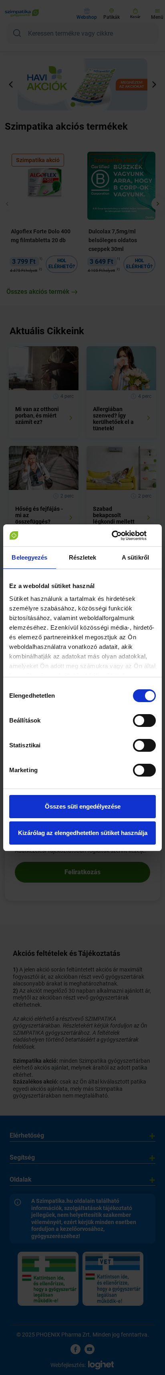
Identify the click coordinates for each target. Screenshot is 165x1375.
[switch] (144, 720)
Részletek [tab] (83, 557)
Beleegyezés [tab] (29, 557)
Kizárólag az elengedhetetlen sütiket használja (82, 832)
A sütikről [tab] (135, 557)
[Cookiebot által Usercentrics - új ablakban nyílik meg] (121, 535)
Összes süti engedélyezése (83, 806)
